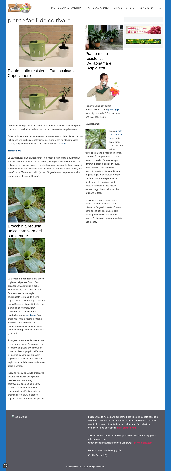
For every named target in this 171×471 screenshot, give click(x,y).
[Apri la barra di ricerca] (159, 8)
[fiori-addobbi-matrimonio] (143, 33)
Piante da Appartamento (66, 8)
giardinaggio (113, 109)
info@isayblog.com (126, 428)
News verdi (146, 8)
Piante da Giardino (97, 8)
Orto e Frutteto (124, 8)
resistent (62, 143)
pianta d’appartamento (115, 135)
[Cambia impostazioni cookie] (5, 465)
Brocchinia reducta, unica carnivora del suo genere (25, 231)
